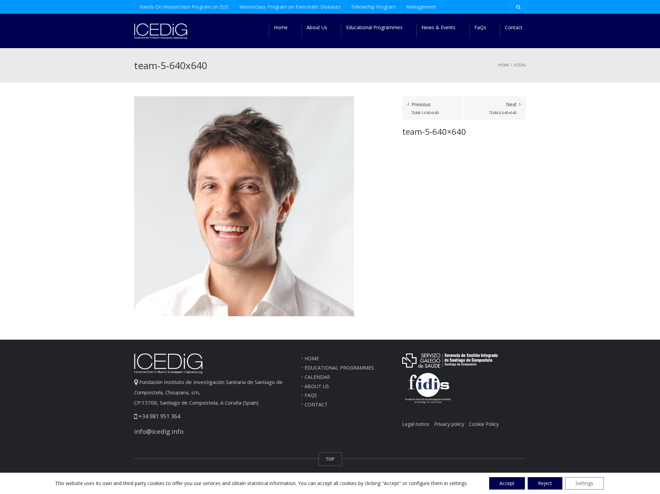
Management (421, 6)
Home (281, 27)
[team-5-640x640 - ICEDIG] (160, 31)
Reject (545, 483)
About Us (317, 27)
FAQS (311, 395)
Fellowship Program (373, 6)
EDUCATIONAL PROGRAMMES (339, 367)
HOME (312, 358)
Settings (584, 483)
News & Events (438, 27)
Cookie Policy (484, 424)
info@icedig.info (159, 431)
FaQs (480, 27)
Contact (513, 27)
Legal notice (415, 424)
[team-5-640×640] (244, 205)
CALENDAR (317, 376)
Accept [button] (507, 483)
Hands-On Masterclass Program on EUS (184, 6)
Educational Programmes (374, 27)
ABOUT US (317, 386)
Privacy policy (449, 424)
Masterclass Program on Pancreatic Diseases (290, 6)
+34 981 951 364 (158, 416)
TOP (330, 459)
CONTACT (316, 404)
